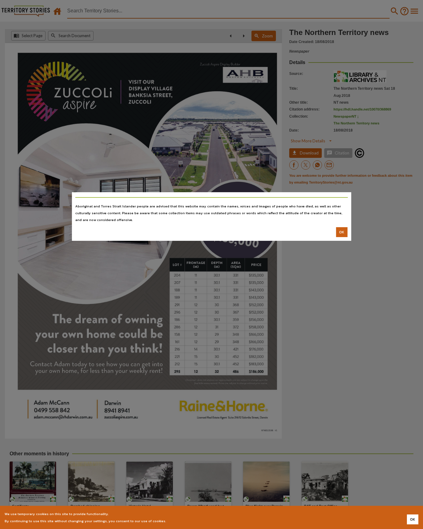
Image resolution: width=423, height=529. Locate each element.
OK (341, 232)
